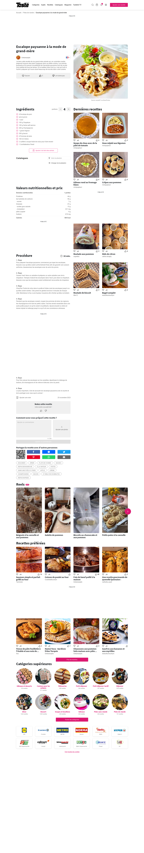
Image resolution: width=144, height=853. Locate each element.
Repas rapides (23, 478)
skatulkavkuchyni (108, 295)
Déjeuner (119, 686)
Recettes (50, 5)
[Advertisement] (72, 29)
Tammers (19, 582)
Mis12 (75, 295)
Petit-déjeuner (81, 686)
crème (52, 470)
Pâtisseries (62, 686)
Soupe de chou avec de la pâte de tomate (85, 144)
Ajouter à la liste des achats (44, 150)
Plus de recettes (72, 659)
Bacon (35, 474)
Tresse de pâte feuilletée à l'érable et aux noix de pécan (28, 650)
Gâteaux (81, 712)
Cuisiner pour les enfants (43, 687)
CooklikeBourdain (51, 580)
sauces (58, 463)
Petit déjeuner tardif (101, 686)
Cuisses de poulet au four (57, 577)
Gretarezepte (25, 58)
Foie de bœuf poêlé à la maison (84, 578)
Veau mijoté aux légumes (114, 143)
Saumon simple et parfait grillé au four (28, 578)
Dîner (32, 463)
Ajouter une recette (119, 5)
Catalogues (59, 5)
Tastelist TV (77, 5)
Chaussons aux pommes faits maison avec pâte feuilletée (84, 650)
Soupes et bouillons (62, 712)
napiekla (76, 256)
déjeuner (21, 463)
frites (53, 466)
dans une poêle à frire (27, 470)
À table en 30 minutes (51, 474)
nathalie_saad (107, 582)
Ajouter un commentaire (43, 441)
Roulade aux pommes (83, 254)
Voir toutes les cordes (72, 752)
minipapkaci (77, 148)
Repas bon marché (25, 466)
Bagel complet (108, 293)
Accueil (18, 13)
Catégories (35, 5)
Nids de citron (108, 254)
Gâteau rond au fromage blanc (85, 183)
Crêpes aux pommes (111, 182)
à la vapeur (41, 466)
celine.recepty (107, 256)
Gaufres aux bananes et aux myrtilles (113, 650)
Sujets (43, 5)
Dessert (43, 712)
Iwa (17, 654)
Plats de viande (28, 13)
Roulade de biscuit (82, 293)
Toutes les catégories (72, 719)
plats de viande (45, 463)
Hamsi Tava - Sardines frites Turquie (55, 650)
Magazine (67, 5)
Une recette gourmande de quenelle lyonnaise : (114, 578)
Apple (42, 470)
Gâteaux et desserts (24, 686)
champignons (23, 474)
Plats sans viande (100, 712)
